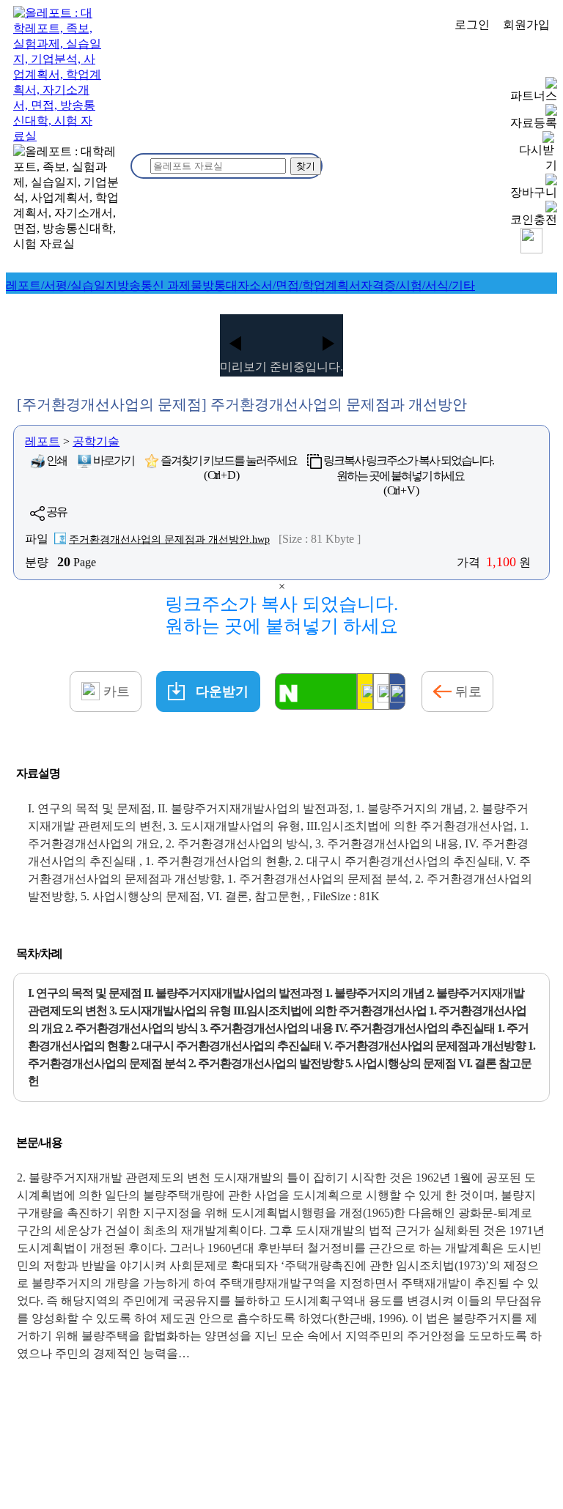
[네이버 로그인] (316, 691)
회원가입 (526, 24)
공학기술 (96, 441)
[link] (61, 285)
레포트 (42, 441)
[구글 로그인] (381, 691)
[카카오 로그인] (365, 691)
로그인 (472, 24)
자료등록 (533, 122)
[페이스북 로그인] (397, 691)
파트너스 (533, 95)
